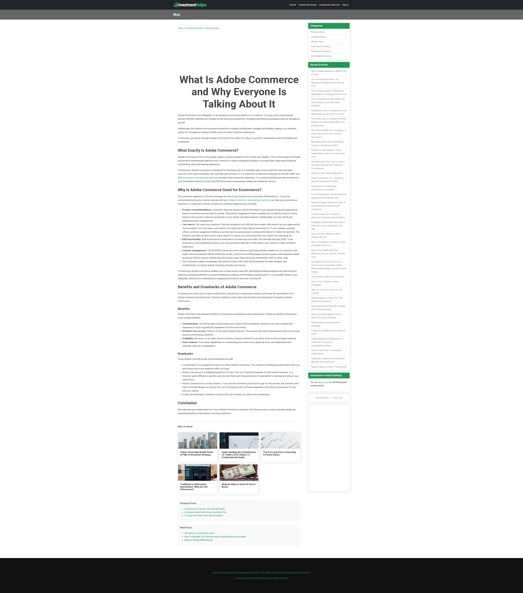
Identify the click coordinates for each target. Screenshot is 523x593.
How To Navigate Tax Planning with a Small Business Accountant (215, 536)
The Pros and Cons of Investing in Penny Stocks (279, 453)
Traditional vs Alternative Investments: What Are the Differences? (194, 487)
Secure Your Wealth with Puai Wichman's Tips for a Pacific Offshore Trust (328, 253)
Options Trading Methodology (198, 540)
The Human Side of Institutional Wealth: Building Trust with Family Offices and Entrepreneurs (329, 122)
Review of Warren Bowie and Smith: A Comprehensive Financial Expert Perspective (328, 206)
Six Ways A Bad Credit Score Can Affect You (205, 512)
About (346, 4)
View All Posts (322, 398)
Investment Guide (307, 4)
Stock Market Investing (321, 56)
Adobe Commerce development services (249, 200)
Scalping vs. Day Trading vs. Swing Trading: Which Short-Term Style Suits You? (328, 153)
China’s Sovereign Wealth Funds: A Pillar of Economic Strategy (197, 453)
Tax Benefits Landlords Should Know (327, 276)
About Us (305, 573)
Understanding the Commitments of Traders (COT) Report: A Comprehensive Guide (239, 455)
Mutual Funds (317, 41)
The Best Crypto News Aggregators (327, 173)
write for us (323, 382)
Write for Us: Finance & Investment (283, 573)
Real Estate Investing (320, 46)
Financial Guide (212, 28)
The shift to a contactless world (199, 533)
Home (293, 4)
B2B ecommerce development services (198, 177)
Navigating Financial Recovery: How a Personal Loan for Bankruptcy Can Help (328, 225)
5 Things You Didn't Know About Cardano (203, 515)
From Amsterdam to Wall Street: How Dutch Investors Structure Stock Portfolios (328, 102)
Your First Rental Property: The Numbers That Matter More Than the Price (327, 82)
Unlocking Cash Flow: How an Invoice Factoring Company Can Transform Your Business (328, 165)
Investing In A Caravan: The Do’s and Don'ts (204, 509)
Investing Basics (318, 37)
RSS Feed (338, 398)
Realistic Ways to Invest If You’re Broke (329, 367)
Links (262, 573)
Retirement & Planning (321, 51)
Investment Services (329, 4)
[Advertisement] (239, 51)
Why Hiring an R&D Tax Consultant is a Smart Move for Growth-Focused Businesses (328, 133)
